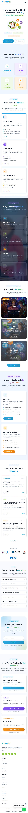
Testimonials (4, 784)
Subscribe (14, 642)
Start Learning (7, 41)
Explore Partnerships (13, 729)
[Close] (25, 804)
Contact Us (4, 796)
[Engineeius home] (6, 2)
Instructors (4, 779)
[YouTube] (15, 754)
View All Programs (13, 365)
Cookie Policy (4, 803)
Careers (3, 787)
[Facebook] (3, 754)
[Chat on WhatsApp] (24, 809)
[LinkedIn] (9, 754)
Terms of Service (5, 800)
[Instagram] (12, 754)
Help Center (4, 793)
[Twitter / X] (6, 754)
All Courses (4, 761)
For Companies (5, 782)
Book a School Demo (13, 708)
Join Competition (6, 190)
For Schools (5, 163)
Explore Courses (6, 136)
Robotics (3, 768)
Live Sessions (4, 763)
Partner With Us (19, 41)
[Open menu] (25, 2)
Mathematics (4, 770)
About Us (3, 777)
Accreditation (7, 811)
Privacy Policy (4, 798)
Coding (3, 766)
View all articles (13, 540)
